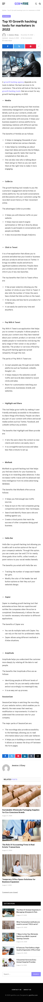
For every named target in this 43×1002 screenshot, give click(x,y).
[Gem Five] (21, 3)
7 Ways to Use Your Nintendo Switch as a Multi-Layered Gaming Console (27, 936)
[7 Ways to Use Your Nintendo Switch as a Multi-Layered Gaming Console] (8, 937)
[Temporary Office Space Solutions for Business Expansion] (21, 865)
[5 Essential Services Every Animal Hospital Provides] (8, 962)
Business (6, 16)
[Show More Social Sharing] (39, 46)
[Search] (39, 3)
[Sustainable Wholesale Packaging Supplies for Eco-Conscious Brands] (21, 796)
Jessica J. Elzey (14, 35)
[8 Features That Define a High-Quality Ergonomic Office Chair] (8, 950)
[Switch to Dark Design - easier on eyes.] (36, 4)
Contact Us (16, 989)
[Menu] (3, 3)
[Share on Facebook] (7, 46)
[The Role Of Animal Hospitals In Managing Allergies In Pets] (8, 913)
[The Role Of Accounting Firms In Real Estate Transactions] (21, 831)
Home (4, 10)
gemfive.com (33, 995)
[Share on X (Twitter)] (19, 46)
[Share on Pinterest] (30, 46)
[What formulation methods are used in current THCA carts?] (8, 925)
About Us (27, 989)
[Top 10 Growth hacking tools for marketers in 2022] (21, 64)
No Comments (27, 38)
